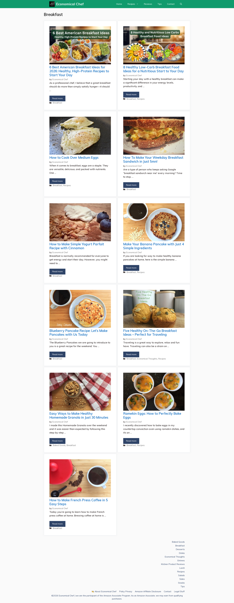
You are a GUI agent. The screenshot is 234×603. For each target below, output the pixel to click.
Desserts (180, 549)
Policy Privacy (125, 591)
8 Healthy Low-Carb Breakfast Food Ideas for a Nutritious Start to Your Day (153, 69)
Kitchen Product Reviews (173, 564)
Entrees (181, 560)
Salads (181, 575)
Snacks (181, 583)
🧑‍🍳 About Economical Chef (104, 591)
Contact (171, 4)
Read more (57, 98)
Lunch (182, 568)
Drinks (182, 553)
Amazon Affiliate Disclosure (148, 591)
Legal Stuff (179, 591)
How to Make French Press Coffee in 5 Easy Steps (78, 502)
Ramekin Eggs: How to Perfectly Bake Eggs (152, 415)
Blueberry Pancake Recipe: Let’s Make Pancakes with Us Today (78, 333)
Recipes (131, 4)
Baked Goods (59, 445)
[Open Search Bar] (181, 4)
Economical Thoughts (147, 358)
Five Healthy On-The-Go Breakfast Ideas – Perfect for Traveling (150, 333)
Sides (182, 579)
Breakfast (57, 102)
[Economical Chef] (52, 4)
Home (119, 4)
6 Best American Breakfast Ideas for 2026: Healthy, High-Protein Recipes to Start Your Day (79, 71)
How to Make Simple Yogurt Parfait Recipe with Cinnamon (76, 246)
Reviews (148, 4)
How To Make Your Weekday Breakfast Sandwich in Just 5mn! (153, 159)
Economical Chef (70, 4)
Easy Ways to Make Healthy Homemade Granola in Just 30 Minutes (78, 415)
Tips (159, 4)
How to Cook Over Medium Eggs (74, 157)
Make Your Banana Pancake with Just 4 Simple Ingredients (153, 246)
